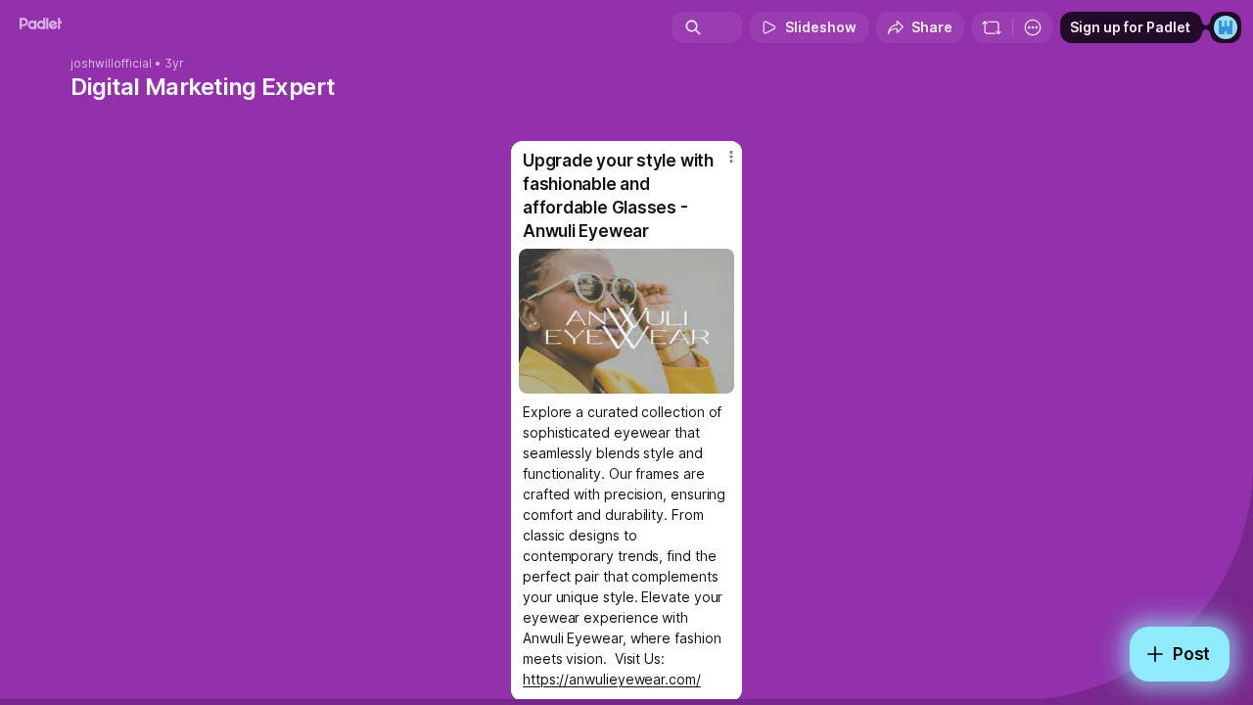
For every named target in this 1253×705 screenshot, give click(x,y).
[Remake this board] (991, 27)
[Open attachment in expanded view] (626, 321)
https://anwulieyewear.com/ (612, 679)
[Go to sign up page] (1225, 27)
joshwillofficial (111, 63)
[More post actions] (731, 156)
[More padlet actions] (1032, 27)
